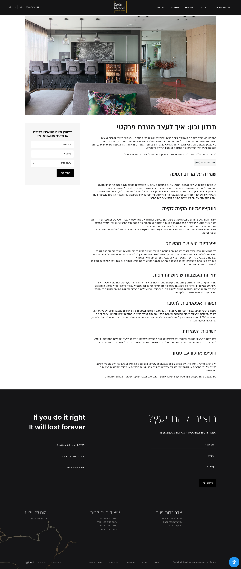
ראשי (156, 562)
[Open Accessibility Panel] (234, 562)
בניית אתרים (56, 562)
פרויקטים (189, 7)
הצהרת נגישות (95, 562)
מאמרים (175, 7)
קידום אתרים (43, 562)
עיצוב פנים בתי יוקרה (107, 522)
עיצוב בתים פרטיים (108, 518)
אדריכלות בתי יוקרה (172, 522)
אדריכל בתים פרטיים (172, 518)
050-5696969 (32, 7)
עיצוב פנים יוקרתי (108, 525)
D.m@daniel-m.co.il (67, 445)
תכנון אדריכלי (175, 525)
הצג (198, 162)
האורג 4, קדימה (69, 456)
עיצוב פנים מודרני (108, 529)
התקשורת (159, 7)
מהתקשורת (130, 562)
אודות (204, 7)
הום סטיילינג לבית (39, 518)
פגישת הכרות (223, 7)
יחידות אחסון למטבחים (187, 282)
